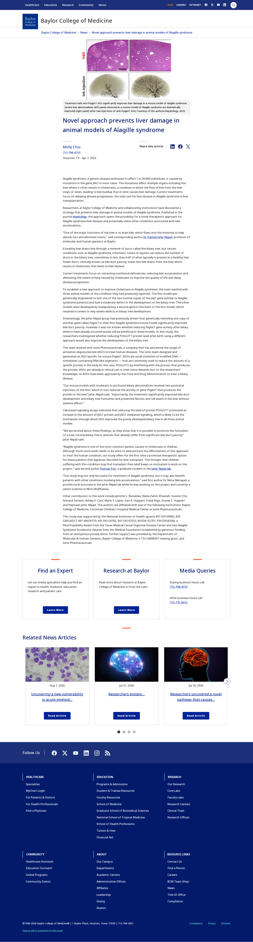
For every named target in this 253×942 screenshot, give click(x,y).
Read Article (57, 715)
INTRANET (195, 4)
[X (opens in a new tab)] (212, 5)
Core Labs (173, 791)
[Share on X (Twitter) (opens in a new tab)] (188, 146)
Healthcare (32, 5)
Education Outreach (39, 868)
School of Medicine (109, 804)
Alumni (101, 908)
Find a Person (176, 868)
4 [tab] (134, 732)
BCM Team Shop (178, 881)
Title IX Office (176, 895)
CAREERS (181, 4)
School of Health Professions (116, 824)
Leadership (104, 895)
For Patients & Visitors (40, 797)
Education (50, 5)
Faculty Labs (175, 797)
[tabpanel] (57, 686)
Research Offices (178, 817)
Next (227, 681)
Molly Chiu (72, 147)
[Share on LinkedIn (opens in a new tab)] (172, 146)
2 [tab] (124, 732)
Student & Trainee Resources (116, 791)
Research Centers (178, 804)
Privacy (212, 923)
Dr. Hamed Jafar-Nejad (157, 237)
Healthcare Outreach (39, 861)
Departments (105, 868)
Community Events (38, 881)
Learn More (55, 610)
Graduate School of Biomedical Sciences (123, 811)
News (84, 32)
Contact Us (174, 861)
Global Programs (37, 875)
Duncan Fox (108, 469)
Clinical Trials (175, 811)
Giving (101, 901)
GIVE (170, 4)
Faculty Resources (108, 797)
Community (86, 5)
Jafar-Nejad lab (161, 469)
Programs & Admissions (112, 784)
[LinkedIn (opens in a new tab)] (224, 5)
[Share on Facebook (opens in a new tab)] (180, 146)
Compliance (175, 901)
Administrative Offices (111, 881)
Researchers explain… (126, 694)
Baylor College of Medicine (58, 32)
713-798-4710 (71, 153)
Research (68, 5)
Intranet (225, 923)
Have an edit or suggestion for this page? (43, 930)
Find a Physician (36, 811)
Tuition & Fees (106, 830)
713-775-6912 (178, 602)
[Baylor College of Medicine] (30, 21)
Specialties (33, 784)
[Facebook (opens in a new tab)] (206, 5)
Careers (172, 875)
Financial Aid (105, 837)
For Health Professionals (42, 804)
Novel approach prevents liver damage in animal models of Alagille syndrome (142, 32)
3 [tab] (129, 732)
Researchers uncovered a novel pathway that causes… (196, 697)
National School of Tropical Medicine (121, 817)
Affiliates (102, 888)
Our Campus (105, 861)
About (102, 5)
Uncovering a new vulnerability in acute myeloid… (57, 697)
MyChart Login (35, 791)
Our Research (176, 784)
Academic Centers (108, 875)
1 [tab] (118, 732)
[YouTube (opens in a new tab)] (218, 5)
